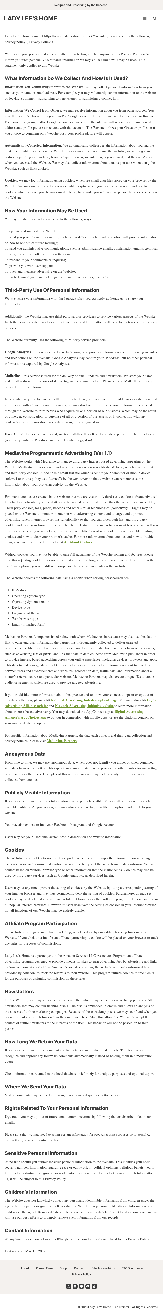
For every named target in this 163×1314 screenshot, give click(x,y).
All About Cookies (78, 542)
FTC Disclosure (132, 1268)
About (25, 1268)
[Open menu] (144, 18)
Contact (79, 1268)
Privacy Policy (81, 1274)
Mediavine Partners (62, 740)
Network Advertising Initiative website (84, 705)
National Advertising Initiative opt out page (84, 700)
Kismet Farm (44, 1268)
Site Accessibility (103, 1268)
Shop (63, 1268)
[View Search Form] (154, 18)
